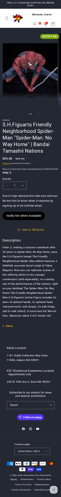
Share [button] (9, 326)
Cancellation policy (43, 490)
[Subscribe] (50, 405)
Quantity (7, 179)
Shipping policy (42, 485)
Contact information (21, 490)
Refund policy (27, 479)
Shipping (7, 163)
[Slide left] (23, 114)
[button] (7, 18)
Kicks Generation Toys (29, 475)
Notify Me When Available (23, 215)
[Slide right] (38, 114)
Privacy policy (44, 479)
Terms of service (23, 485)
